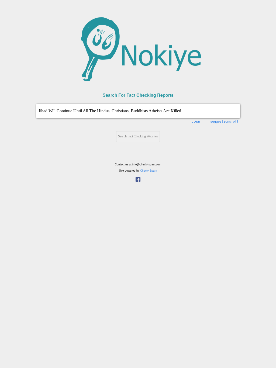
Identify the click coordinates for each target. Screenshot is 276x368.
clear (196, 121)
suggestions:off (224, 121)
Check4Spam (148, 170)
